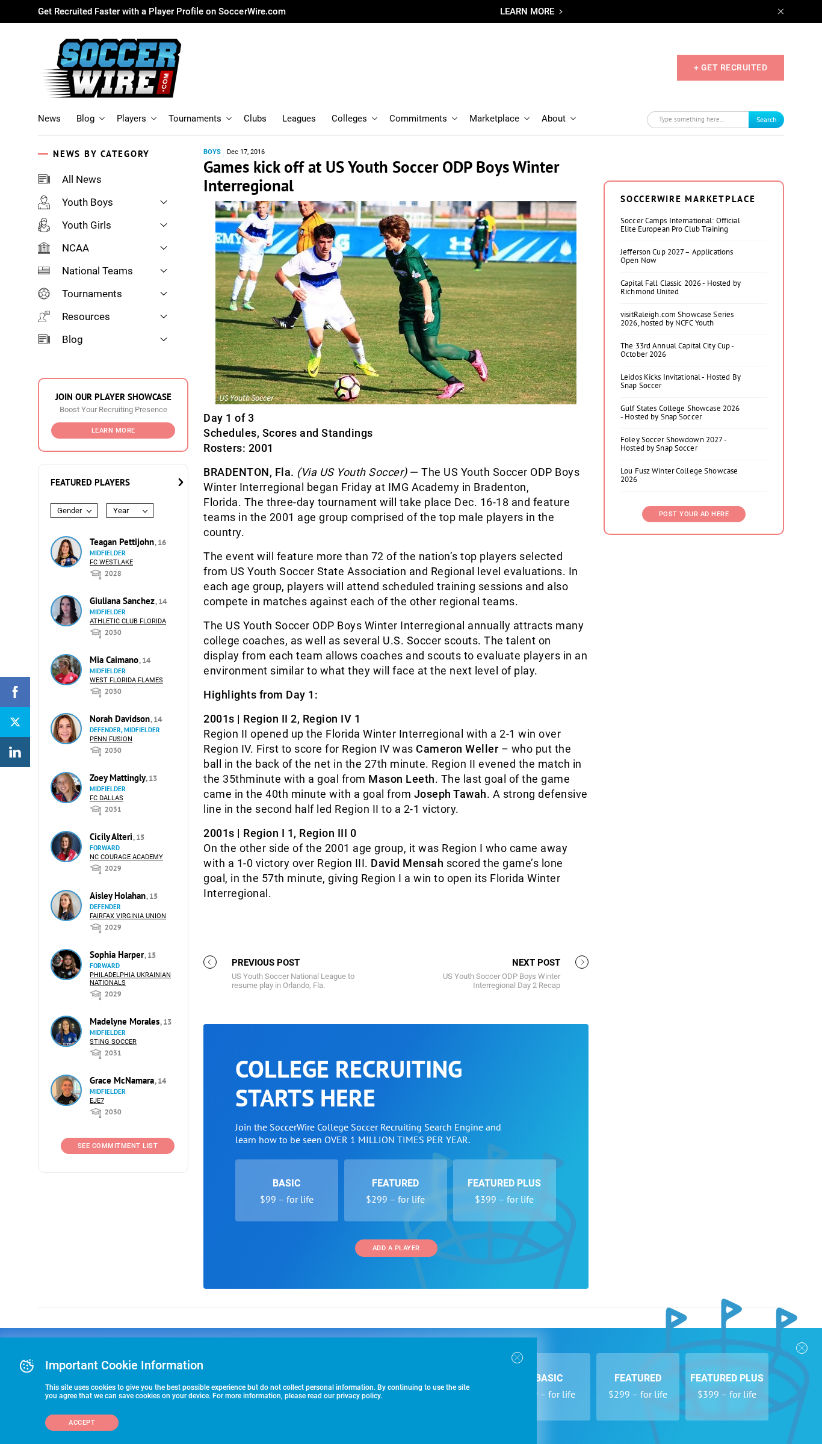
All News (82, 179)
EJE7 (97, 1101)
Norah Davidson (121, 718)
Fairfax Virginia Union (128, 916)
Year (121, 510)
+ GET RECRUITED (731, 67)
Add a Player (396, 1248)
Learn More (113, 430)
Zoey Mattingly (118, 777)
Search (766, 119)
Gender (69, 510)
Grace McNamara (123, 1080)
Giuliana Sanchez (123, 600)
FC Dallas (106, 798)
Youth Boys (87, 202)
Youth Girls (86, 225)
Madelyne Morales (126, 1021)
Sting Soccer (113, 1042)
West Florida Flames (126, 680)
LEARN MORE (527, 11)
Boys (212, 152)
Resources (86, 316)
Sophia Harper (118, 954)
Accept (82, 1423)
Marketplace (494, 118)
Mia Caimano (115, 659)
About (554, 118)
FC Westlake (111, 562)
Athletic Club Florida (128, 621)
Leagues (299, 118)
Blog (85, 118)
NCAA (75, 248)
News (49, 118)
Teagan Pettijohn (123, 542)
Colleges (349, 118)
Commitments (418, 118)
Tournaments (194, 118)
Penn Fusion (111, 739)
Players (131, 118)
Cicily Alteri (112, 836)
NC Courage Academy (126, 857)
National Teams (97, 271)
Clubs (255, 118)
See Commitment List (118, 1146)
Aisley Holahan (119, 895)
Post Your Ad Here (694, 514)
